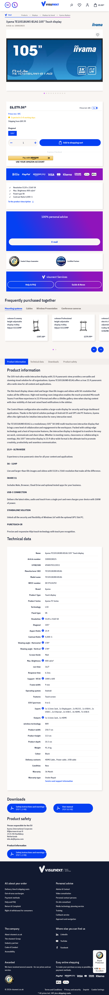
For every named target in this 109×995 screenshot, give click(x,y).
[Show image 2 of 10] (46, 93)
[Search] (71, 5)
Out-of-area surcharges (14, 893)
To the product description (19, 201)
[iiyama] (97, 24)
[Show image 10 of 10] (64, 93)
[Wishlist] (79, 5)
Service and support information (59, 781)
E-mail (54, 241)
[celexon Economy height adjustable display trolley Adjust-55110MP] (36, 326)
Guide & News (78, 284)
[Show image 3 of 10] (48, 93)
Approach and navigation (66, 919)
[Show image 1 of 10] (44, 93)
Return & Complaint (13, 906)
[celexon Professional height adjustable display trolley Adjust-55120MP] (83, 326)
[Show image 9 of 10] (62, 93)
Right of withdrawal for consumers (19, 910)
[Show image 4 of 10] (51, 93)
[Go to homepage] (54, 5)
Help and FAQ (10, 902)
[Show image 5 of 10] (53, 93)
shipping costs (64, 993)
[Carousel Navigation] (97, 349)
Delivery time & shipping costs (17, 889)
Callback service (62, 915)
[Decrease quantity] (11, 142)
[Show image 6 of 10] (55, 93)
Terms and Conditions (53, 989)
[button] (30, 159)
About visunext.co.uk (13, 934)
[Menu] (8, 5)
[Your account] (87, 5)
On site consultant (63, 902)
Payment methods (12, 897)
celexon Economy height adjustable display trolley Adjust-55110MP (14, 323)
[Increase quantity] (35, 142)
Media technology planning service (70, 906)
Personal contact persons (66, 897)
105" (12, 133)
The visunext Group (13, 938)
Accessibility (10, 951)
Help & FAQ (30, 284)
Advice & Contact (63, 889)
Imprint (86, 989)
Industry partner (11, 943)
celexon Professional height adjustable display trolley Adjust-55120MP (63, 323)
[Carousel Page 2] (55, 349)
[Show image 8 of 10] (60, 93)
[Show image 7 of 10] (57, 93)
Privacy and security (72, 989)
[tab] (13, 308)
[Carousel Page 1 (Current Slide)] (53, 349)
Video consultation (63, 893)
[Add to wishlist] (97, 34)
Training (59, 910)
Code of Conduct (11, 947)
